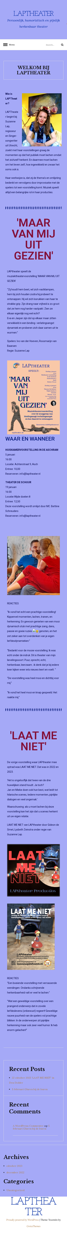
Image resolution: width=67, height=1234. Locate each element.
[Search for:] (50, 44)
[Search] (59, 44)
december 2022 (15, 1172)
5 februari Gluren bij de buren (30, 1089)
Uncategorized (15, 1190)
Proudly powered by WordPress (22, 1219)
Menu (11, 44)
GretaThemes (34, 1226)
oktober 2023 (14, 1165)
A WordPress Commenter (28, 1125)
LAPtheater (33, 14)
